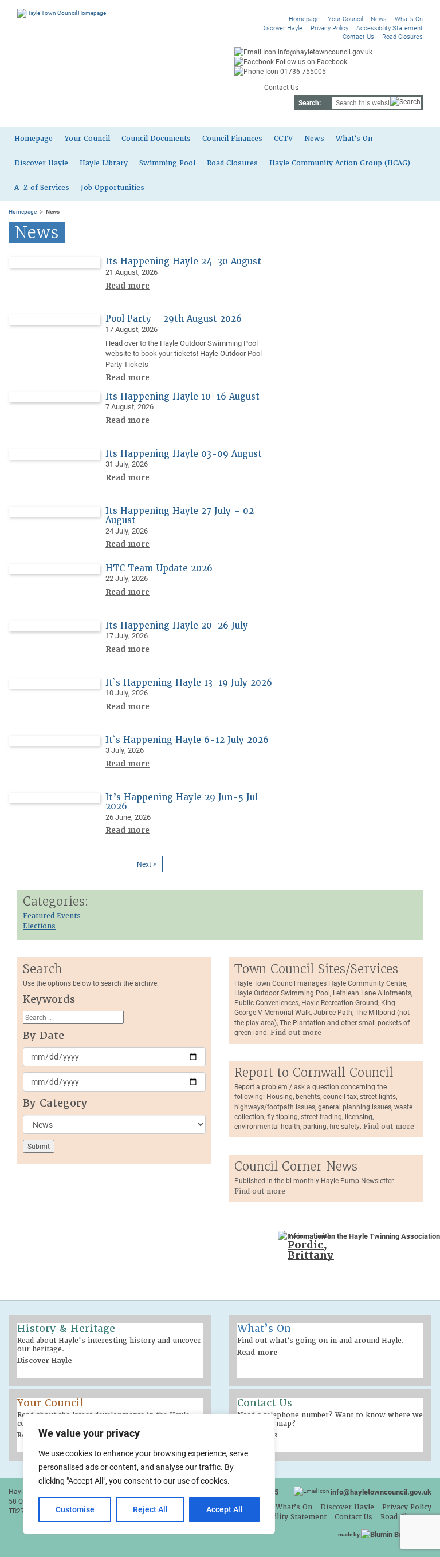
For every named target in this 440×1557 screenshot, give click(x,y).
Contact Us (358, 36)
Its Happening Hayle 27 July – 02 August (179, 516)
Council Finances (232, 138)
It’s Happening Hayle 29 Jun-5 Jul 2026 (181, 802)
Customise (75, 1509)
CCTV (283, 138)
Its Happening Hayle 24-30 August (183, 261)
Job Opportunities (112, 187)
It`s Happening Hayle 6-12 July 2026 (187, 740)
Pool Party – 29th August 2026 (173, 319)
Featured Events (52, 915)
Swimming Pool (167, 163)
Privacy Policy (329, 27)
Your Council (345, 18)
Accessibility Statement (389, 27)
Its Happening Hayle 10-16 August (182, 396)
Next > (146, 863)
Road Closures (402, 36)
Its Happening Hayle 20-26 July (176, 625)
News (379, 18)
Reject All (150, 1509)
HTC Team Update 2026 (159, 568)
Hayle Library (104, 163)
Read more (127, 286)
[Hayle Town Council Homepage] (61, 13)
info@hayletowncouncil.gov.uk (381, 1492)
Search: (309, 102)
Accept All (224, 1509)
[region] (149, 1474)
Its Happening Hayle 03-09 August (183, 454)
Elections (39, 926)
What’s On (409, 18)
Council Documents (156, 138)
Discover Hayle (281, 27)
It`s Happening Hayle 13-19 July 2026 (188, 683)
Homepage (304, 18)
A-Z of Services (41, 187)
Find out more (295, 1032)
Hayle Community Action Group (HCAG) (339, 163)
